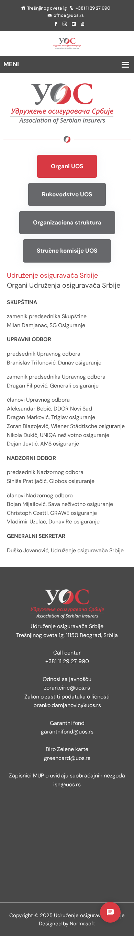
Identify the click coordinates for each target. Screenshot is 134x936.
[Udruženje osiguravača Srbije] (67, 43)
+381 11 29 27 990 (93, 8)
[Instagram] (65, 24)
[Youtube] (82, 24)
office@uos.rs (69, 15)
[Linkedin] (73, 24)
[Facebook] (56, 24)
